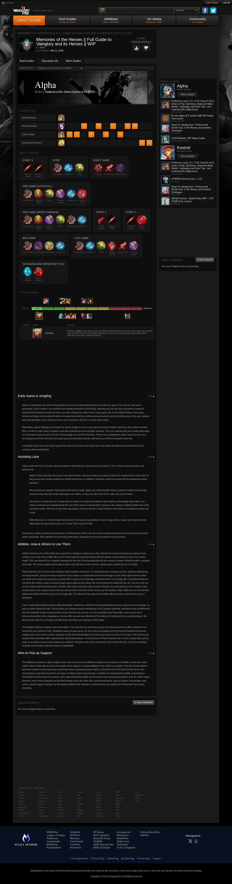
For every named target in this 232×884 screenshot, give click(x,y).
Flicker (41, 804)
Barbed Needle (112, 253)
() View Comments (143, 702)
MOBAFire (52, 832)
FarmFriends (76, 841)
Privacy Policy (97, 858)
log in (33, 709)
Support (157, 858)
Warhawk (139, 795)
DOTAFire (75, 835)
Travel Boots (39, 252)
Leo (78, 801)
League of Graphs (56, 835)
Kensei (60, 810)
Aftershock (68, 174)
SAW (117, 792)
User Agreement (79, 858)
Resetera (74, 838)
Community (197, 20)
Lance (79, 798)
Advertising (113, 858)
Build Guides (27, 60)
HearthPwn (122, 838)
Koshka (80, 792)
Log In (226, 3)
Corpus (41, 801)
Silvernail (119, 798)
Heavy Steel (109, 174)
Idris (59, 795)
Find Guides (67, 20)
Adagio (22, 792)
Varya (118, 813)
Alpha (21, 795)
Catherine (42, 792)
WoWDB (97, 841)
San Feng (100, 816)
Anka (21, 801)
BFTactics (98, 832)
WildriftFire (52, 844)
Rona (98, 810)
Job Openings (127, 858)
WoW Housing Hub (103, 844)
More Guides (73, 60)
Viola (117, 816)
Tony (117, 810)
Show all (148, 308)
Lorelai (80, 804)
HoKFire (144, 835)
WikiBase (111, 20)
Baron (21, 810)
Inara (59, 798)
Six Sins (98, 174)
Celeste (41, 795)
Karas (60, 807)
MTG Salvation (101, 835)
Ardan (21, 804)
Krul (78, 795)
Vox (136, 792)
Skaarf (118, 801)
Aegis (79, 174)
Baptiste (22, 807)
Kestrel (60, 813)
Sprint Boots (120, 174)
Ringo (98, 807)
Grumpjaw (42, 816)
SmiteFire (75, 832)
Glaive (41, 810)
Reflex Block (50, 252)
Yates (137, 798)
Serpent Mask (39, 201)
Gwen (60, 792)
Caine (21, 816)
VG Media (154, 20)
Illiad (42, 47)
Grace (41, 813)
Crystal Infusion (28, 279)
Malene (80, 813)
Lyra (79, 807)
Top (150, 396)
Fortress (42, 807)
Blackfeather (24, 813)
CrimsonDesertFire (150, 832)
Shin (117, 795)
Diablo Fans (123, 841)
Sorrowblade (58, 174)
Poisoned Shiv (82, 201)
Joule (59, 804)
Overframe (122, 844)
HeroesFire (75, 847)
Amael (21, 798)
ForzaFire (75, 844)
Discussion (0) (50, 60)
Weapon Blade (28, 175)
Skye (117, 804)
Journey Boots (60, 201)
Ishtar (60, 801)
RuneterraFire (54, 847)
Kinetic (60, 816)
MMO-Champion (101, 847)
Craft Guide (29, 20)
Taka (117, 807)
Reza (98, 804)
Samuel (99, 813)
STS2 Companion (126, 847)
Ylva (137, 801)
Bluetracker (123, 835)
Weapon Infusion (38, 279)
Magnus (80, 810)
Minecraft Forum (102, 838)
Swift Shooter (101, 227)
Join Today (212, 3)
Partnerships (143, 858)
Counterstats (53, 841)
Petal (98, 795)
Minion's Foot (142, 227)
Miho (79, 816)
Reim (98, 801)
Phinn (98, 798)
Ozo (98, 792)
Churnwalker (43, 798)
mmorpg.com (123, 832)
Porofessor (52, 838)
